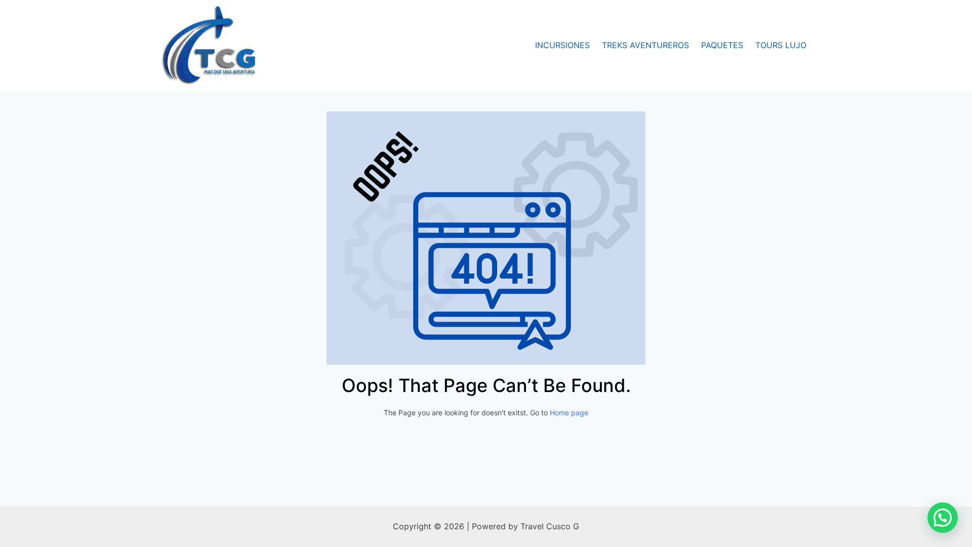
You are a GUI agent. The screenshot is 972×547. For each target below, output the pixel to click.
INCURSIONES (562, 45)
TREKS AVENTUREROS (645, 45)
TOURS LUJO (780, 45)
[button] (942, 517)
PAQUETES (722, 45)
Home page (569, 412)
